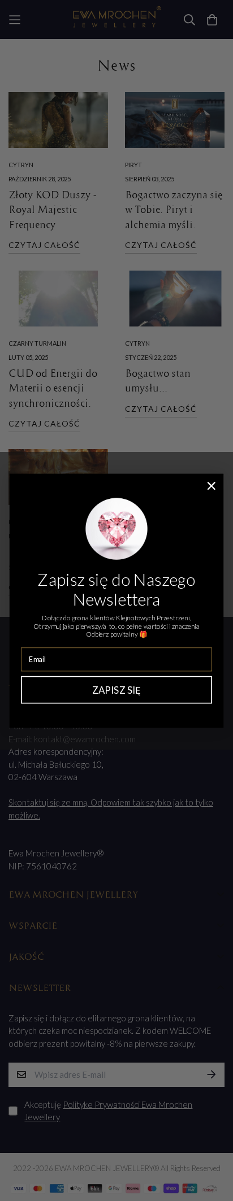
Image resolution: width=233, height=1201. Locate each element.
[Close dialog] (211, 485)
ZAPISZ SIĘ (116, 689)
